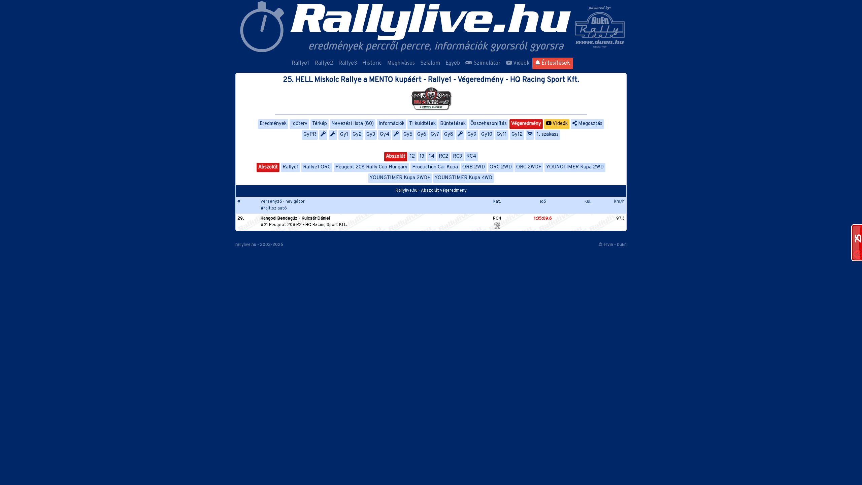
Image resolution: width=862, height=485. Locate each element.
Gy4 (384, 134)
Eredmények (273, 124)
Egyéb (452, 63)
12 (412, 156)
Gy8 (448, 134)
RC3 (457, 156)
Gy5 (407, 134)
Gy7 (435, 134)
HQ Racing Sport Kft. (326, 225)
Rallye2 (323, 63)
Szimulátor (486, 63)
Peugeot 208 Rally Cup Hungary (371, 167)
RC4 (471, 156)
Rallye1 (300, 63)
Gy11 (502, 134)
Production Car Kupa (435, 167)
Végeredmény (526, 124)
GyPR (309, 134)
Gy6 (421, 134)
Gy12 (517, 134)
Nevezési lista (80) (352, 124)
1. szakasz (548, 134)
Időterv (299, 124)
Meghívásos (401, 63)
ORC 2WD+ (528, 167)
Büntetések (453, 124)
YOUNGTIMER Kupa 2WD (575, 167)
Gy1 (344, 134)
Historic (372, 63)
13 (422, 156)
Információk (391, 124)
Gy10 (486, 134)
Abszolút (395, 156)
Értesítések (555, 63)
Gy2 (357, 134)
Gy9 (471, 134)
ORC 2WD (501, 167)
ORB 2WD (473, 167)
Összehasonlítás (488, 124)
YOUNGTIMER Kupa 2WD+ (400, 178)
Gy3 (370, 134)
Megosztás (589, 124)
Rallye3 (347, 63)
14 (431, 156)
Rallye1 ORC (317, 167)
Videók (521, 63)
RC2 (443, 156)
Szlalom (430, 63)
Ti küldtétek (422, 124)
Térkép (319, 124)
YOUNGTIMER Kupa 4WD (463, 178)
